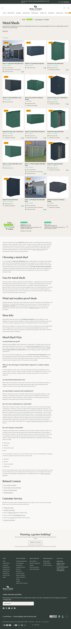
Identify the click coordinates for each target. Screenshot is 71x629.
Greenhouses (6, 573)
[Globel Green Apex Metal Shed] (58, 119)
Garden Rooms (6, 567)
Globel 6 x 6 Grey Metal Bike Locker (11, 98)
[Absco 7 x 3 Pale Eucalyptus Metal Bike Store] (35, 151)
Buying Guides (46, 561)
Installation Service (20, 567)
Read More (5, 31)
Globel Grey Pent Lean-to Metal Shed (57, 98)
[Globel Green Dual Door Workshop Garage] (35, 85)
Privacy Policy (8, 599)
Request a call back (35, 542)
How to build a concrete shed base (12, 487)
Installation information (9, 510)
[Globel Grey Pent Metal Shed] (13, 187)
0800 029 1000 (12, 513)
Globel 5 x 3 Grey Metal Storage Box (34, 63)
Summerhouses (6, 569)
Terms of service (45, 621)
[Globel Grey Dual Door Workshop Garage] (58, 187)
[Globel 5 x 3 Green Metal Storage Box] (35, 119)
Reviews (31, 565)
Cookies (18, 581)
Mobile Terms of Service (22, 583)
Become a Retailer (20, 575)
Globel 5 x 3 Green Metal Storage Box (35, 131)
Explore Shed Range (34, 569)
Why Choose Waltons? (35, 563)
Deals (4, 561)
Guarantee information (9, 520)
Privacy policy (38, 621)
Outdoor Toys (6, 571)
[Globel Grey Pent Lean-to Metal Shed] (58, 85)
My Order (18, 569)
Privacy (17, 579)
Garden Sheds (6, 563)
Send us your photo (34, 567)
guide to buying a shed (38, 249)
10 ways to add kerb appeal (10, 490)
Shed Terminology (47, 565)
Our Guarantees (20, 563)
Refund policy (31, 621)
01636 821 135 (66, 2)
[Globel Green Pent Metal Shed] (58, 51)
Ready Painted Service (21, 561)
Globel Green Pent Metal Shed (55, 63)
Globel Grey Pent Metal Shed (10, 200)
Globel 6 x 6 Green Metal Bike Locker (12, 164)
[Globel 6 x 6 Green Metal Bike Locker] (13, 151)
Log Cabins (5, 565)
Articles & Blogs (46, 563)
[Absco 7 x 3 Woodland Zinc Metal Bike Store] (35, 187)
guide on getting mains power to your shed (37, 421)
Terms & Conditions (20, 577)
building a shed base (34, 308)
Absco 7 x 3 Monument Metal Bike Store (12, 63)
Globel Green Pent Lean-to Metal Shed (12, 131)
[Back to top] (66, 616)
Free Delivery (19, 565)
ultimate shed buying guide (33, 346)
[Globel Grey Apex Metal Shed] (58, 151)
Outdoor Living (6, 575)
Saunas (4, 577)
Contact (12, 517)
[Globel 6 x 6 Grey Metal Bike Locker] (13, 85)
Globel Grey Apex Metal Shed (55, 164)
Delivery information (9, 508)
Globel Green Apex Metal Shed (55, 131)
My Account (19, 571)
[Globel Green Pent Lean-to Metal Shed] (13, 119)
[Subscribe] (32, 603)
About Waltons (33, 561)
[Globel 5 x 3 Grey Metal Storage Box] (35, 51)
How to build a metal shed (10, 485)
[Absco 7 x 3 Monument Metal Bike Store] (13, 51)
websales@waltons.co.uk (19, 515)
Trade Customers (20, 573)
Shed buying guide (8, 492)
